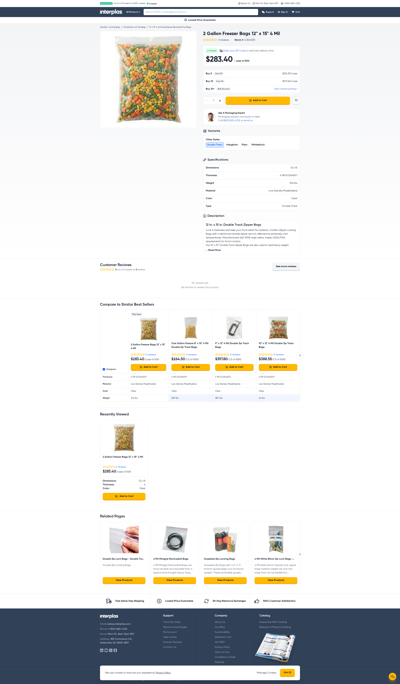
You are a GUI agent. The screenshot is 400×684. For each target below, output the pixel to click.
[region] (148, 79)
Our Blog (220, 627)
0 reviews (150, 354)
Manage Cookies (266, 673)
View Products (124, 580)
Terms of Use (222, 652)
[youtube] (106, 650)
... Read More (213, 250)
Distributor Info (223, 637)
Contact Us (169, 647)
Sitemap (219, 662)
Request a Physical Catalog (275, 627)
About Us (220, 622)
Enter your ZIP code (234, 51)
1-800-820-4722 (117, 629)
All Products (132, 12)
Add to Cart (260, 100)
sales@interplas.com (119, 624)
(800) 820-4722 (231, 120)
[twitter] (110, 650)
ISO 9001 (220, 642)
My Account (170, 632)
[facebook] (115, 650)
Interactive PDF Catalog (273, 622)
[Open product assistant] (392, 676)
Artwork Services (172, 642)
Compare (111, 369)
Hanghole (232, 145)
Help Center (170, 637)
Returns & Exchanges (175, 627)
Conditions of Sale (225, 657)
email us (248, 120)
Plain (244, 145)
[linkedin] (101, 650)
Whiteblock (258, 145)
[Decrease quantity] (206, 100)
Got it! (287, 672)
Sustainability (222, 632)
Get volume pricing (285, 89)
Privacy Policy (222, 647)
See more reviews (286, 266)
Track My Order (171, 622)
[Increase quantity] (220, 100)
